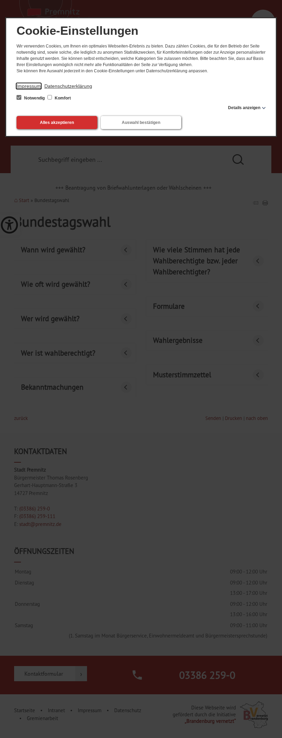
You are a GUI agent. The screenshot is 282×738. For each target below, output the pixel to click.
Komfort (62, 98)
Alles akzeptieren (57, 122)
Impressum (29, 86)
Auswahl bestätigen (141, 122)
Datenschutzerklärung (68, 86)
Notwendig (34, 98)
